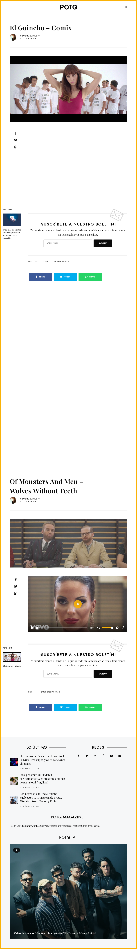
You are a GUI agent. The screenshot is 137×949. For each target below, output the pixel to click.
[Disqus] (68, 331)
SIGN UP (103, 243)
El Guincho (46, 261)
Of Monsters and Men (50, 692)
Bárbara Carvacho (31, 36)
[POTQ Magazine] (68, 7)
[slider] (61, 627)
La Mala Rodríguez (62, 261)
